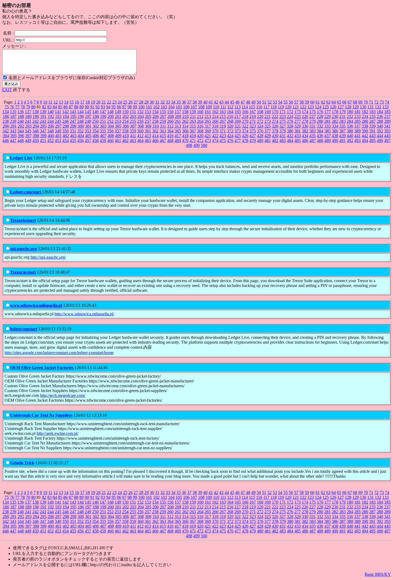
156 (170, 111)
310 (155, 126)
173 (297, 111)
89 (81, 107)
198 (96, 116)
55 (285, 102)
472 (200, 140)
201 (118, 116)
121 (295, 107)
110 (216, 107)
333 (327, 126)
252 (110, 121)
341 (387, 126)
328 (290, 126)
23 (114, 102)
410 (125, 135)
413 (148, 135)
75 (7, 107)
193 (58, 116)
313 (178, 126)
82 (44, 107)
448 (20, 140)
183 (372, 111)
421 (208, 135)
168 (260, 111)
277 (297, 121)
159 (193, 111)
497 (387, 140)
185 (387, 111)
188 (21, 116)
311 (163, 126)
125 (325, 107)
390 (365, 131)
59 (307, 102)
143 (73, 111)
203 (133, 116)
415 (163, 135)
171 (282, 111)
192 (51, 116)
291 (13, 126)
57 (296, 102)
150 (125, 111)
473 (208, 140)
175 (312, 111)
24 (120, 102)
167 (252, 111)
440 (350, 135)
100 (141, 107)
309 (148, 126)
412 (140, 135)
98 (130, 107)
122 (303, 107)
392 (380, 131)
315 (193, 126)
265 (208, 121)
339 (372, 126)
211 (193, 116)
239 (13, 121)
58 (301, 102)
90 (87, 107)
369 (208, 131)
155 (163, 111)
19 (93, 102)
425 (237, 135)
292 (21, 126)
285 (357, 121)
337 (357, 126)
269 (237, 121)
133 (385, 107)
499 (196, 145)
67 (350, 102)
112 (230, 107)
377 (267, 131)
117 (266, 107)
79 (28, 107)
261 (178, 121)
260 (170, 121)
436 (320, 135)
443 (372, 135)
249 (88, 121)
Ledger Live (21, 158)
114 (245, 107)
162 (215, 111)
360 (140, 131)
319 (222, 126)
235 (372, 116)
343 (13, 131)
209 (178, 116)
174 (305, 111)
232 (350, 116)
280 (320, 121)
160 (200, 111)
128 (348, 107)
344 (20, 131)
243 (43, 121)
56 (291, 102)
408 (110, 135)
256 (140, 121)
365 (178, 131)
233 (357, 116)
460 (110, 140)
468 (170, 140)
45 (232, 102)
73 (382, 102)
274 (275, 121)
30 (152, 102)
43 (221, 102)
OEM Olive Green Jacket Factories (42, 367)
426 (245, 135)
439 (342, 135)
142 (65, 111)
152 (140, 111)
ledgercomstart (23, 329)
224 (290, 116)
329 (297, 126)
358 (125, 131)
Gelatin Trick (22, 463)
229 (327, 116)
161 (208, 111)
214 (215, 116)
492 (350, 140)
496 (380, 140)
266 (215, 121)
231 (342, 116)
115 (252, 107)
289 (387, 121)
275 (282, 121)
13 (61, 102)
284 (350, 121)
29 (146, 102)
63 (328, 102)
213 (208, 116)
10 (45, 102)
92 (97, 107)
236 (380, 116)
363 (163, 131)
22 (109, 102)
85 (60, 107)
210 (185, 116)
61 (317, 102)
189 (28, 116)
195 (73, 116)
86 (65, 107)
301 (88, 126)
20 (98, 102)
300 (81, 126)
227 (312, 116)
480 (260, 140)
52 (269, 102)
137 (28, 111)
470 (185, 140)
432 (290, 135)
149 (118, 111)
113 (237, 107)
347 (43, 131)
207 (163, 116)
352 (80, 131)
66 (344, 102)
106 (186, 107)
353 (88, 131)
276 (290, 121)
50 (259, 102)
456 (80, 140)
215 (222, 116)
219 (252, 116)
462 (125, 140)
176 (320, 111)
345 (28, 131)
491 (342, 140)
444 (380, 135)
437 (327, 135)
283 (342, 121)
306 (125, 126)
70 (366, 102)
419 (193, 135)
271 (252, 121)
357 (118, 131)
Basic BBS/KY (378, 574)
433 (297, 135)
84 (55, 107)
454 (65, 140)
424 (230, 135)
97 (124, 107)
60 (312, 102)
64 (334, 102)
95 (113, 107)
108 (201, 107)
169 (267, 111)
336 (350, 126)
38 (194, 102)
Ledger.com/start (26, 192)
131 (370, 107)
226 (305, 116)
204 (140, 116)
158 (185, 111)
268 (230, 121)
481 (267, 140)
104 (171, 107)
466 (155, 140)
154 (155, 111)
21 (104, 102)
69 (360, 102)
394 (6, 135)
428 (260, 135)
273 (267, 121)
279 (312, 121)
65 (339, 102)
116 (259, 107)
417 (178, 135)
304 (110, 126)
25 (125, 102)
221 (267, 116)
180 (350, 111)
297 (58, 126)
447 (13, 140)
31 (157, 102)
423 (222, 135)
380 (290, 131)
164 (230, 111)
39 (200, 102)
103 (164, 107)
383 (312, 131)
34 (173, 102)
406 (96, 135)
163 (222, 111)
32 (162, 102)
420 (200, 135)
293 (28, 126)
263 (193, 121)
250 (95, 121)
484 (290, 140)
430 (275, 135)
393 (387, 131)
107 (194, 107)
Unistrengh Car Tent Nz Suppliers (41, 415)
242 (35, 121)
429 (267, 135)
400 (51, 135)
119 (281, 107)
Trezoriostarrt (23, 220)
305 (118, 126)
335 (342, 126)
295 (43, 126)
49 (253, 102)
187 (13, 116)
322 (245, 126)
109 (209, 107)
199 (103, 116)
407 (103, 135)
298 (66, 126)
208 (170, 116)
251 (103, 121)
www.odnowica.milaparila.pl (36, 305)
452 (50, 140)
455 (73, 140)
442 (365, 135)
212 (200, 116)
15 (72, 102)
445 (387, 135)
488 (320, 140)
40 (205, 102)
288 (380, 121)
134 (5, 111)
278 (305, 121)
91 (92, 107)
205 (148, 116)
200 (110, 116)
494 (365, 140)
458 (95, 140)
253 (118, 121)
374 (245, 131)
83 (49, 107)
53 (275, 102)
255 (133, 121)
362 (155, 131)
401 (58, 135)
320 (230, 126)
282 (335, 121)
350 (65, 131)
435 (312, 135)
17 (82, 102)
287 (372, 121)
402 (66, 135)
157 (178, 111)
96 (119, 107)
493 (357, 140)
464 (140, 140)
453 (58, 140)
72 (376, 102)
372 (230, 131)
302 (96, 126)
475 (222, 140)
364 (170, 131)
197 (88, 116)
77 (17, 107)
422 (215, 135)
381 (297, 131)
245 (58, 121)
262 (185, 121)
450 (35, 140)
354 (95, 131)
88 (76, 107)
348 (50, 131)
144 (80, 111)
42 (216, 102)
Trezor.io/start (23, 272)
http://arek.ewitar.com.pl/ (57, 433)
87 (71, 107)
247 (73, 121)
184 (380, 111)
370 (215, 131)
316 (200, 126)
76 (12, 107)
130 (363, 107)
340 (380, 126)
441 (357, 135)
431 (282, 135)
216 (230, 116)
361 (148, 131)
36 (184, 102)
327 (282, 126)
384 (320, 131)
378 (275, 131)
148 (110, 111)
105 (179, 107)
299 (73, 126)
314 (185, 126)
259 (163, 121)
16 (77, 102)
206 (155, 116)
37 (189, 102)
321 (237, 126)
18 (88, 102)
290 (6, 126)
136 (20, 111)
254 (125, 121)
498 (189, 145)
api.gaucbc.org (23, 248)
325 (267, 126)
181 (357, 111)
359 (133, 131)
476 (230, 140)
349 (58, 131)
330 (305, 126)
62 (323, 102)
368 (200, 131)
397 (28, 135)
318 (215, 126)
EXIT (7, 89)
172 (290, 111)
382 (305, 131)
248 (80, 121)
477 (237, 140)
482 (275, 140)
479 (252, 140)
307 (133, 126)
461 (118, 140)
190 (36, 116)
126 (333, 107)
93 (103, 107)
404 (81, 135)
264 (200, 121)
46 (237, 102)
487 (312, 140)
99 (135, 107)
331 (312, 126)
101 (149, 107)
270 (245, 121)
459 (103, 140)
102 (156, 107)
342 (5, 131)
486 (305, 140)
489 (327, 140)
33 (168, 102)
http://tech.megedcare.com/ (62, 395)
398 (36, 135)
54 (280, 102)
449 (28, 140)
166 (245, 111)
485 (297, 140)
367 (193, 131)
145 (88, 111)
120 (288, 107)
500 (204, 145)
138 (35, 111)
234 (365, 116)
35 (178, 102)
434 (305, 135)
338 (365, 126)
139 (43, 111)
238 (5, 121)
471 (193, 140)
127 (340, 107)
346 (35, 131)
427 (252, 135)
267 (222, 121)
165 (237, 111)
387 (342, 131)
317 (208, 126)
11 (50, 102)
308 (140, 126)
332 (320, 126)
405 (88, 135)
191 (43, 116)
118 (274, 107)
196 (81, 116)
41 (211, 102)
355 (103, 131)
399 (43, 135)
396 (21, 135)
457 (88, 140)
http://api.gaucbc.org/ (48, 257)
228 (320, 116)
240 (20, 121)
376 (260, 131)
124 (318, 107)
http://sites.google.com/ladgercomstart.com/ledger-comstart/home (59, 352)
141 (58, 111)
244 (50, 121)
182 (365, 111)
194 (66, 116)
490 (335, 140)
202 (125, 116)
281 (327, 121)
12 (55, 102)
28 (141, 102)
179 (342, 111)
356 (110, 131)
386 (335, 131)
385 (327, 131)
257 (148, 121)
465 (148, 140)
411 (133, 135)
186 (6, 116)
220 (260, 116)
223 (282, 116)
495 (372, 140)
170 (275, 111)
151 (133, 111)
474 (215, 140)
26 (130, 102)
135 (13, 111)
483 (282, 140)
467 (163, 140)
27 (136, 102)
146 (95, 111)
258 (155, 121)
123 (310, 107)
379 (282, 131)
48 (248, 102)
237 (387, 116)
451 (43, 140)
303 (103, 126)
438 (335, 135)
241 (28, 121)
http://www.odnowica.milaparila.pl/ (84, 314)
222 (275, 116)
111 (223, 107)
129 (355, 107)
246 (65, 121)
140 (50, 111)
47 (243, 102)
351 (73, 131)
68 (355, 102)
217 (237, 116)
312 (170, 126)
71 (371, 102)
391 (372, 131)
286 (365, 121)
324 (260, 126)
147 (103, 111)
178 (335, 111)
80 (33, 107)
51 (264, 102)
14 (66, 102)
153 (148, 111)
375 (252, 131)
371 (222, 131)
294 (36, 126)
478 (245, 140)
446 (5, 140)
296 (51, 126)
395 (13, 135)
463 (133, 140)
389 (357, 131)
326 (275, 126)
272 (260, 121)
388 (350, 131)
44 (227, 102)
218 (245, 116)
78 (23, 107)
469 (178, 140)
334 (335, 126)
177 (327, 111)
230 (335, 116)
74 (387, 102)
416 (170, 135)
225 (297, 116)
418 (185, 135)
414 (155, 135)
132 (378, 107)
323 (252, 126)
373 (237, 131)
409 (118, 135)
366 (185, 131)
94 (108, 107)
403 (73, 135)
